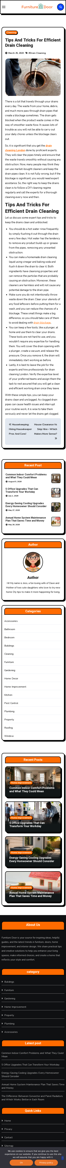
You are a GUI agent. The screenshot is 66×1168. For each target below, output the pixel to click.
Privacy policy (46, 1162)
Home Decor (11, 678)
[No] (62, 1158)
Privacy (8, 1129)
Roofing (8, 728)
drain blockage (42, 322)
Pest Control (11, 703)
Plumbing (9, 711)
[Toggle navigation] (9, 7)
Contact (8, 1137)
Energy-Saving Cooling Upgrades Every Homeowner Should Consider (26, 505)
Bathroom (9, 629)
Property (9, 719)
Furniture (9, 662)
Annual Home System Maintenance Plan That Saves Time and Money (26, 519)
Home (7, 1120)
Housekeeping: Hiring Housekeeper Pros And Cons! (20, 429)
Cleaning (11, 32)
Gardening (9, 670)
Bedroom (9, 637)
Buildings (9, 645)
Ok (21, 1162)
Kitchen (8, 695)
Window (9, 736)
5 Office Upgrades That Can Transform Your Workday (22, 490)
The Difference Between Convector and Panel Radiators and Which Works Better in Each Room (32, 1097)
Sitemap (8, 1146)
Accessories (11, 621)
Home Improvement (15, 686)
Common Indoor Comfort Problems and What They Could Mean (26, 476)
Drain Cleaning (38, 53)
